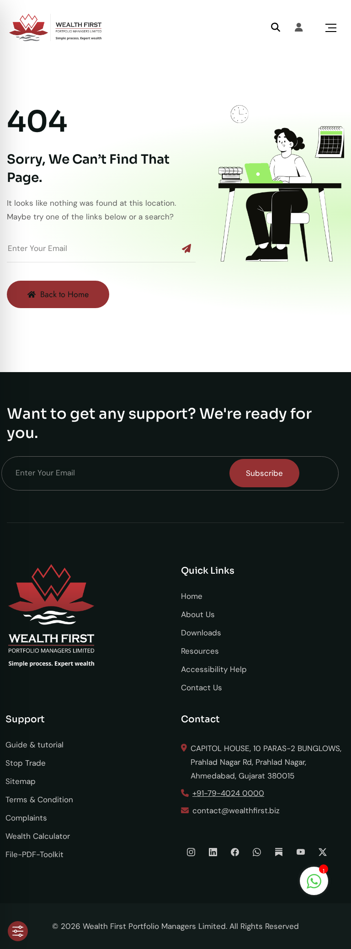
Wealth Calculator (37, 836)
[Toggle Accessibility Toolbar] (18, 931)
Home (191, 596)
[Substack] (279, 852)
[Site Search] (275, 27)
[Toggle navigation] (331, 27)
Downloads (201, 633)
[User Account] (298, 27)
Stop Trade (25, 763)
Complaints (26, 818)
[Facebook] (235, 852)
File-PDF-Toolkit (34, 854)
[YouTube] (301, 852)
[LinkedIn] (213, 852)
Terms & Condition (39, 799)
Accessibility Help (214, 669)
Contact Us (201, 687)
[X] (323, 852)
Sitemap (20, 781)
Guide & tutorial (34, 745)
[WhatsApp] (257, 852)
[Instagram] (191, 852)
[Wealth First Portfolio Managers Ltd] (55, 27)
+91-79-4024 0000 (228, 793)
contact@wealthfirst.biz (236, 810)
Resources (200, 651)
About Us (198, 614)
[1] (314, 880)
